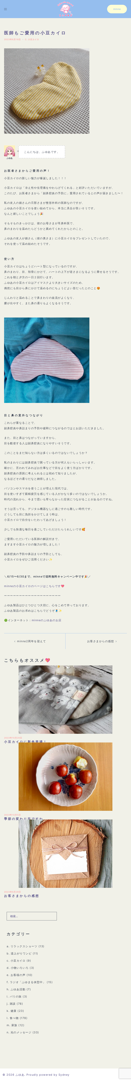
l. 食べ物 (13, 1018)
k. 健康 (12, 1011)
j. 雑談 (11, 1003)
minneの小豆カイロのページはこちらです (32, 586)
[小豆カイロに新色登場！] (65, 699)
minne (117, 9)
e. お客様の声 (16, 975)
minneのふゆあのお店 (47, 620)
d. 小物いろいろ (18, 967)
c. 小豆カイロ (32, 39)
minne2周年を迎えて (31, 641)
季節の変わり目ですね (23, 819)
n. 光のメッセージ (19, 1032)
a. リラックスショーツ (22, 946)
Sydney (64, 1074)
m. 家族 (12, 1025)
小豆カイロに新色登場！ (25, 741)
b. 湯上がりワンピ (19, 953)
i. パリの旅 (14, 996)
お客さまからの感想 (100, 641)
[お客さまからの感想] (65, 853)
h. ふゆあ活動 (16, 989)
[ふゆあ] (65, 8)
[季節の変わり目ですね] (65, 776)
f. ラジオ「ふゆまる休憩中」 (26, 982)
